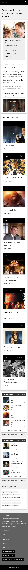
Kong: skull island (11, 210)
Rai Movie (20, 358)
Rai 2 (21, 124)
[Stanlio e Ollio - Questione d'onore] (14, 368)
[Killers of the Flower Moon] (14, 301)
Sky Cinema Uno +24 (16, 502)
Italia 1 (21, 188)
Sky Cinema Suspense (15, 497)
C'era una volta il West (13, 178)
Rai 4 (21, 290)
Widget (5, 543)
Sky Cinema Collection (6, 494)
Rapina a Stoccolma (12, 347)
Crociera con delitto (12, 145)
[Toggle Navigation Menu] (25, 2)
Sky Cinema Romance (6, 500)
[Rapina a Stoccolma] (14, 336)
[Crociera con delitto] (14, 134)
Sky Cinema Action (6, 497)
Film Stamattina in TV (8, 551)
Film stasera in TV (7, 559)
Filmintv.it (5, 2)
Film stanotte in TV (19, 559)
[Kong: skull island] (14, 199)
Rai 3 (21, 156)
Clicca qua (22, 434)
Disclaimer (6, 539)
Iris (22, 325)
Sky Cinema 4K (15, 505)
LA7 (22, 220)
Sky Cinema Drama (16, 500)
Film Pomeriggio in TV (8, 555)
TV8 (22, 255)
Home (2, 7)
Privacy (5, 535)
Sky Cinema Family (16, 494)
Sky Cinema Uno (5, 492)
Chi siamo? (6, 530)
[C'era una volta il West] (14, 167)
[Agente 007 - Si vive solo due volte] (14, 231)
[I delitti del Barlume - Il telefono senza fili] (14, 266)
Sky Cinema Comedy (6, 502)
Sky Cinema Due (13, 492)
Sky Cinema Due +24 (6, 505)
